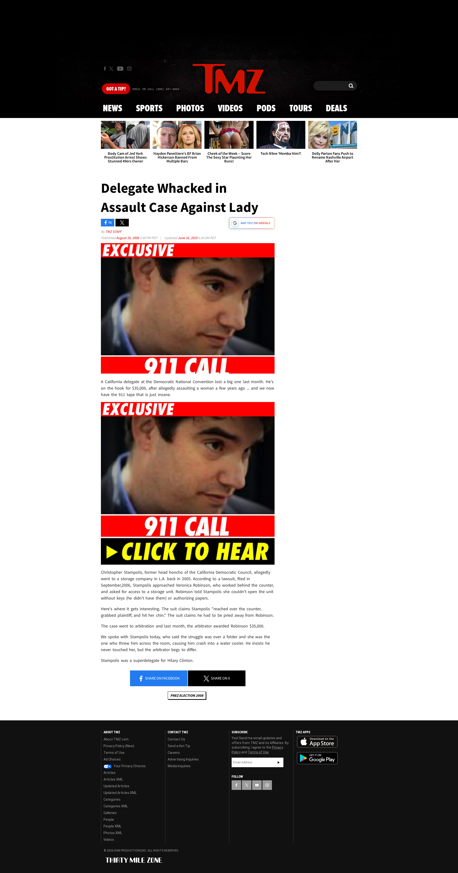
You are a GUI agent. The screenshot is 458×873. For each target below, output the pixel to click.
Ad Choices (112, 759)
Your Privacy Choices (129, 766)
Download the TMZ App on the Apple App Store (317, 742)
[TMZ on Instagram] (129, 69)
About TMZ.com (116, 739)
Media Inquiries (179, 766)
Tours (300, 108)
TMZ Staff (113, 231)
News (112, 108)
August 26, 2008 (128, 238)
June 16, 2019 (188, 238)
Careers (174, 753)
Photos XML (113, 833)
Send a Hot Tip (179, 746)
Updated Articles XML (120, 793)
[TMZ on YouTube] (257, 785)
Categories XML (116, 806)
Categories (112, 799)
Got (116, 89)
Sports (149, 108)
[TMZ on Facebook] (105, 69)
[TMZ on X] (112, 69)
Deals (336, 108)
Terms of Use (114, 753)
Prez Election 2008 (186, 695)
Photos (190, 108)
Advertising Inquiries (183, 759)
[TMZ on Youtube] (120, 69)
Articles (109, 773)
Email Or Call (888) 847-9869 (155, 89)
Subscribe (278, 762)
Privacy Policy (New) (119, 746)
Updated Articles (116, 786)
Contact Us (176, 739)
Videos (230, 108)
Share (162, 678)
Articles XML (113, 779)
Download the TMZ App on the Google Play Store (317, 758)
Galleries (110, 813)
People (109, 819)
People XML (112, 826)
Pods (266, 108)
